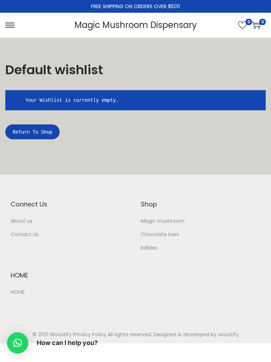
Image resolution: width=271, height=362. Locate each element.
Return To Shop (32, 132)
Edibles (149, 247)
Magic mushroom (163, 220)
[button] (17, 343)
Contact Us (24, 234)
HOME (18, 292)
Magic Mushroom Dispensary (135, 25)
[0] (242, 25)
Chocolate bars (160, 234)
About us (21, 220)
